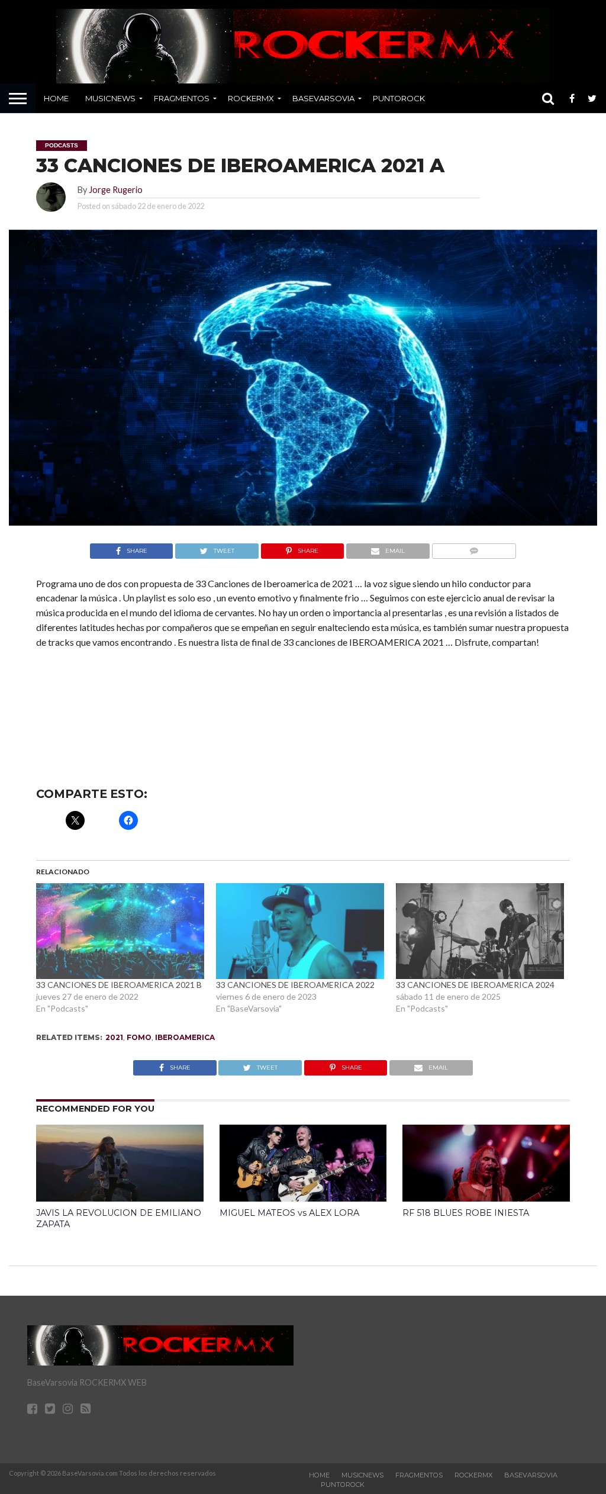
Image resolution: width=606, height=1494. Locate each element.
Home (56, 98)
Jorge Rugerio (116, 190)
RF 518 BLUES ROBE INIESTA (465, 1213)
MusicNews (110, 98)
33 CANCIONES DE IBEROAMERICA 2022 (295, 985)
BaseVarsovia (323, 98)
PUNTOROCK (399, 98)
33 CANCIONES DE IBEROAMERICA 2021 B (119, 985)
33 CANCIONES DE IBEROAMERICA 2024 (475, 985)
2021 (114, 1037)
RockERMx (251, 98)
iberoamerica (185, 1037)
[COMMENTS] (473, 547)
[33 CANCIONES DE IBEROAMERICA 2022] (300, 931)
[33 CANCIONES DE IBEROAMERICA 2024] (480, 931)
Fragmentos (181, 98)
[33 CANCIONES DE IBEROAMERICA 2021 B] (120, 931)
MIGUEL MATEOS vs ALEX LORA (289, 1213)
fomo (139, 1037)
